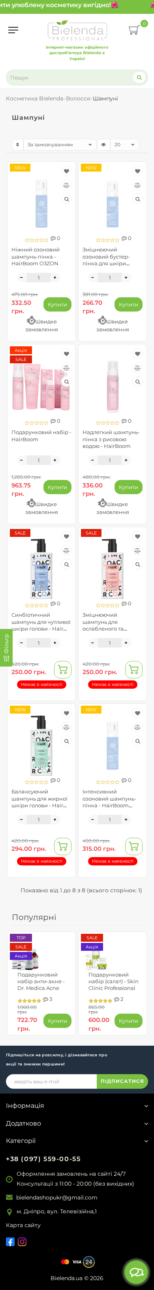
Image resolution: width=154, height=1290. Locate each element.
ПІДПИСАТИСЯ (122, 1081)
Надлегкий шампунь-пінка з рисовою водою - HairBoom (111, 439)
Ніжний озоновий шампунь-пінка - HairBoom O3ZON (35, 256)
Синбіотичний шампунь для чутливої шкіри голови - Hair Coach (41, 625)
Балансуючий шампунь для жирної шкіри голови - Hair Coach (39, 801)
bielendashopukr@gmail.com (57, 1197)
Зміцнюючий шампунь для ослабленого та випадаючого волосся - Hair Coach (112, 628)
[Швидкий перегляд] (66, 199)
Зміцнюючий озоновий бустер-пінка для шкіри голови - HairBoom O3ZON (107, 263)
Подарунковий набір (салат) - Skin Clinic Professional (113, 981)
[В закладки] (66, 171)
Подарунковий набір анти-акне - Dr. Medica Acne (41, 981)
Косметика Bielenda (34, 98)
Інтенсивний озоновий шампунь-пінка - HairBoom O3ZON (109, 801)
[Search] (139, 77)
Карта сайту (23, 1225)
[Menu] (13, 30)
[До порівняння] (66, 185)
